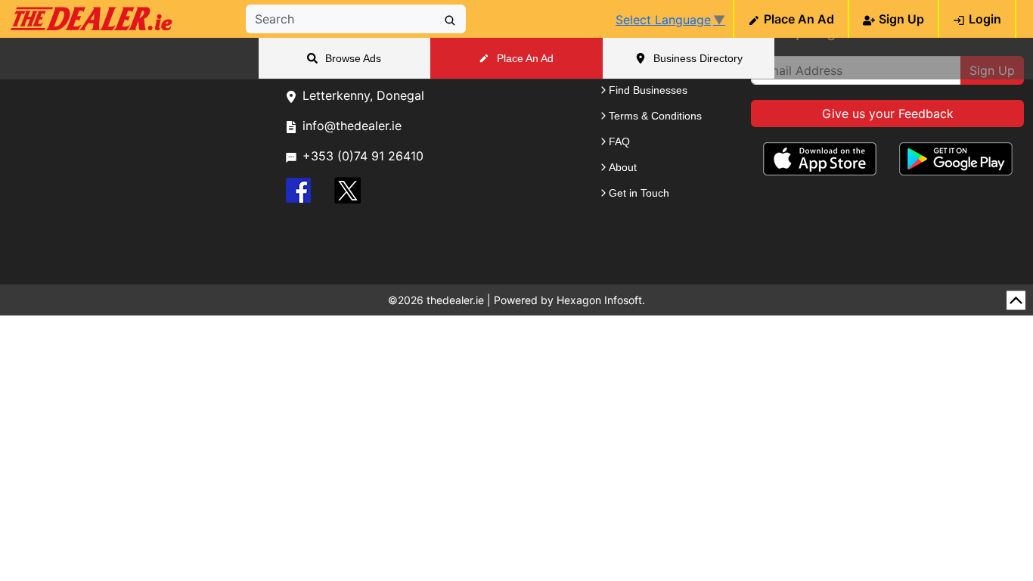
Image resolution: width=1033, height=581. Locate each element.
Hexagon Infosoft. (601, 300)
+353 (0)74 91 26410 (362, 155)
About (623, 167)
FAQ (619, 141)
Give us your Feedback (888, 113)
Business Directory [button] (698, 58)
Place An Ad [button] (525, 58)
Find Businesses (648, 90)
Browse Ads (353, 58)
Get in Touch (639, 193)
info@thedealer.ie (352, 125)
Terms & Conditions (655, 116)
